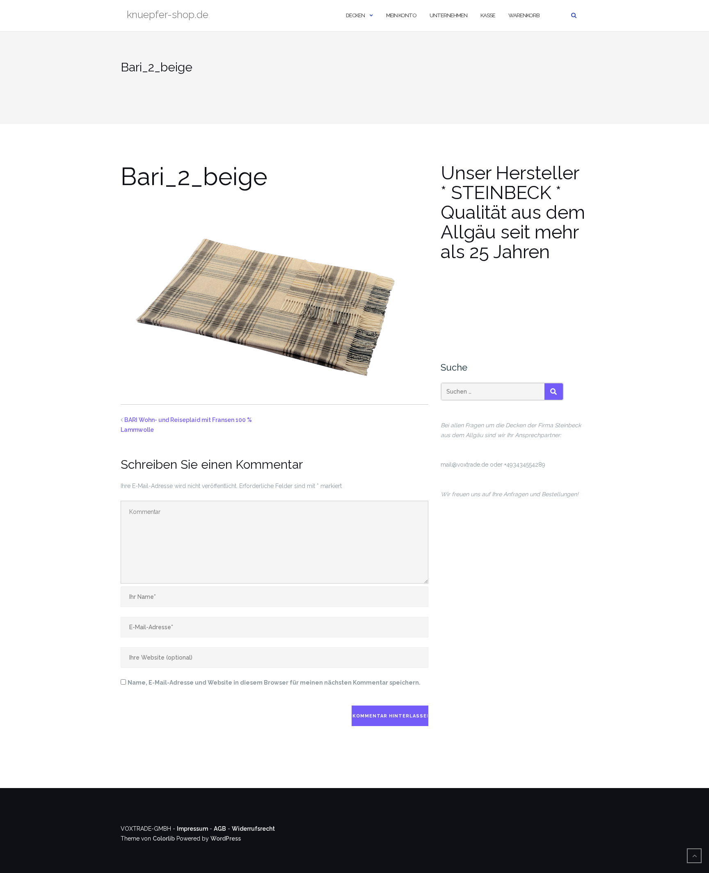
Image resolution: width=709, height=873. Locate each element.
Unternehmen (448, 15)
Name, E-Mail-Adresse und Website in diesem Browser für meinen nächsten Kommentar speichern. (274, 682)
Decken (355, 15)
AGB (220, 828)
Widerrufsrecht (253, 828)
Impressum (192, 828)
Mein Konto (401, 15)
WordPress (225, 838)
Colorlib (164, 838)
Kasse (487, 15)
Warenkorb (524, 15)
